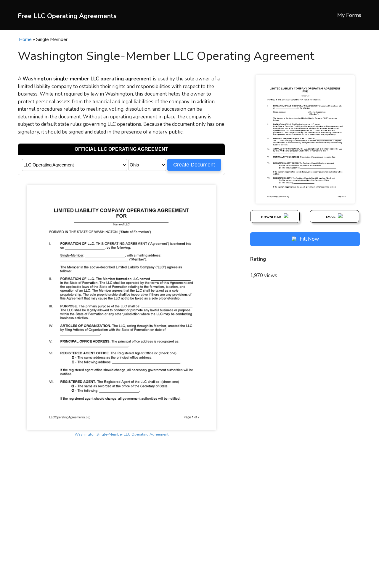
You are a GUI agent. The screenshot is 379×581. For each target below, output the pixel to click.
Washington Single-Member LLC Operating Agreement (121, 434)
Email (331, 217)
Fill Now (309, 239)
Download (271, 217)
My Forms (349, 15)
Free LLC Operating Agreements (67, 16)
